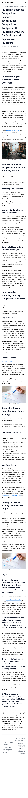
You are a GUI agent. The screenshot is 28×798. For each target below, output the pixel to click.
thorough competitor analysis (13, 600)
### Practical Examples (8, 361)
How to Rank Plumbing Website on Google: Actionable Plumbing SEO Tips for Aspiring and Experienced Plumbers (8, 746)
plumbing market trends (12, 130)
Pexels (20, 159)
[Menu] (25, 2)
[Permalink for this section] (14, 82)
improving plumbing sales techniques (11, 495)
